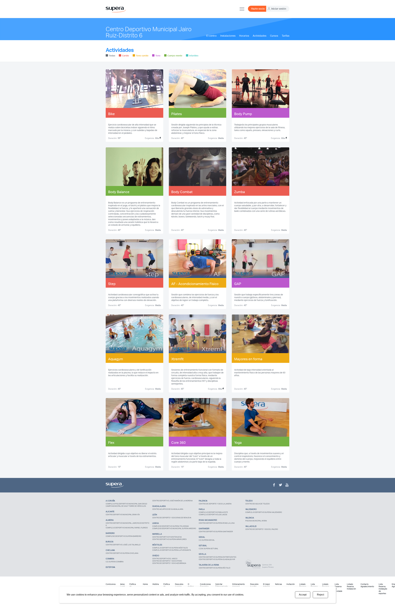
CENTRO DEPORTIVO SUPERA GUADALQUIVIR (217, 559)
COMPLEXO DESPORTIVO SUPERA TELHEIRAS (170, 526)
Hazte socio (258, 8)
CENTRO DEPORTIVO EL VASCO (164, 558)
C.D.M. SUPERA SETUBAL (208, 548)
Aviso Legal (122, 585)
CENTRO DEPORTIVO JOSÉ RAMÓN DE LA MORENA (172, 501)
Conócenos (111, 584)
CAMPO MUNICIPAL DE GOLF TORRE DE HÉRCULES (126, 506)
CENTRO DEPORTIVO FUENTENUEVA (167, 537)
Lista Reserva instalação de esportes (383, 589)
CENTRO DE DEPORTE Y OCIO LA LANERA (215, 504)
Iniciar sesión (278, 8)
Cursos (274, 35)
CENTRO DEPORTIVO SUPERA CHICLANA (122, 553)
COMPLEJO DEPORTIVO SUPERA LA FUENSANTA (171, 550)
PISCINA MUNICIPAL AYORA (256, 521)
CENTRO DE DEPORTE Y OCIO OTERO (167, 561)
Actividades (259, 35)
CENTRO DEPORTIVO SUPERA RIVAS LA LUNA (217, 523)
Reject (320, 594)
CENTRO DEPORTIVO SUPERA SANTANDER (216, 531)
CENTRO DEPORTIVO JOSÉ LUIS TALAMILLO (123, 545)
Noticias (278, 584)
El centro (211, 35)
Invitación (291, 584)
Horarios (244, 35)
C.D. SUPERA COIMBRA (114, 562)
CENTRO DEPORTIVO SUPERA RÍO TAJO (214, 568)
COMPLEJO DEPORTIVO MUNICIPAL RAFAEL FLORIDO (127, 528)
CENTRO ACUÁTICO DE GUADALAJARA (167, 509)
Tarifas (285, 35)
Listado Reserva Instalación (351, 586)
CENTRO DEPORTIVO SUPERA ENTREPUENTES (217, 557)
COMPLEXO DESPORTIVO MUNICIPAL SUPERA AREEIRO (174, 528)
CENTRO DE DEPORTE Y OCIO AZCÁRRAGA (169, 563)
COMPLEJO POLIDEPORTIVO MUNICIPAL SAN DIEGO (126, 504)
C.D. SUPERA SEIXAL (207, 540)
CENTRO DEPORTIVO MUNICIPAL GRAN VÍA (123, 514)
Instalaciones (227, 35)
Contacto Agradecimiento (367, 585)
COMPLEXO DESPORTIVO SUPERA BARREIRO (123, 536)
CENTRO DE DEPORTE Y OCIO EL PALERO (261, 529)
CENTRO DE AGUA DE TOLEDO (257, 504)
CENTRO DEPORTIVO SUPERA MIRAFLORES (169, 539)
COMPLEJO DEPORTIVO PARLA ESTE (213, 512)
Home (145, 584)
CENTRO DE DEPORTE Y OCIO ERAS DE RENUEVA (171, 518)
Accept (302, 594)
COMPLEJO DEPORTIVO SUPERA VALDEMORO (263, 512)
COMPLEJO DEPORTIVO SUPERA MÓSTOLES (170, 548)
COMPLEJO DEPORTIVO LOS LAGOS (213, 514)
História (155, 584)
